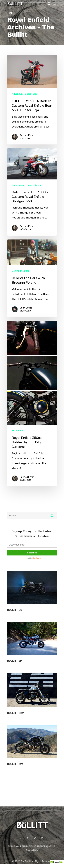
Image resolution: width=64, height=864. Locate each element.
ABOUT (51, 846)
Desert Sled (31, 94)
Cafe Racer (18, 185)
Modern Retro (33, 185)
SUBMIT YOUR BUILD (18, 846)
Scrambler (17, 430)
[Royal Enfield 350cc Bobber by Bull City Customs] (32, 403)
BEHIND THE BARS (38, 846)
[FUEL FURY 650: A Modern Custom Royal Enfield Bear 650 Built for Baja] (32, 99)
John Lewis (26, 308)
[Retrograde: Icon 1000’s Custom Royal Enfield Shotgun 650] (32, 192)
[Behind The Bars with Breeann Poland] (32, 278)
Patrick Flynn (27, 135)
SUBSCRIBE (32, 850)
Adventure (17, 94)
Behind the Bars (20, 271)
